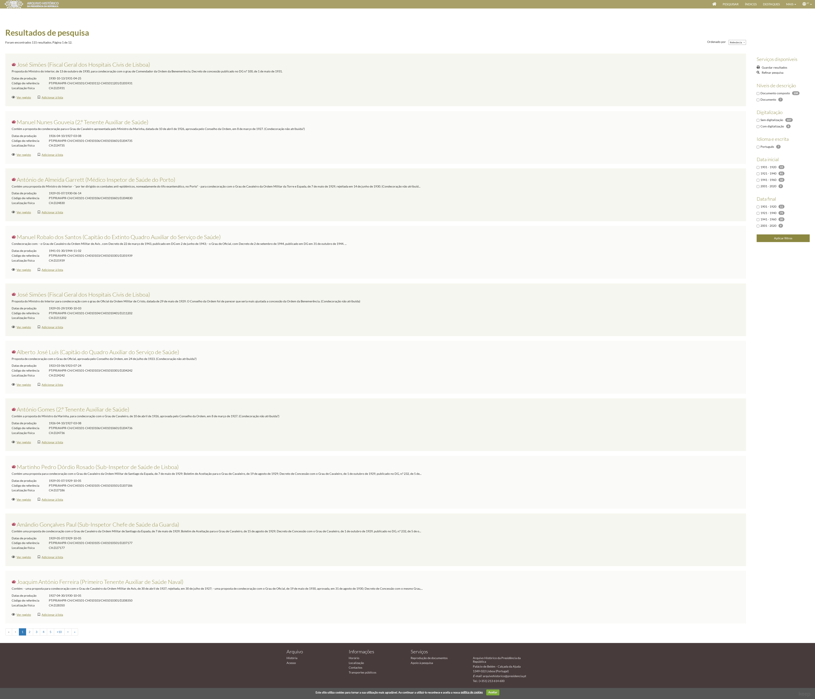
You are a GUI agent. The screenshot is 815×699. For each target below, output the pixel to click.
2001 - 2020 (768, 186)
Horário (354, 658)
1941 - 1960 (768, 180)
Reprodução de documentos (429, 658)
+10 (59, 632)
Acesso (291, 663)
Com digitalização (772, 126)
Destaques (771, 4)
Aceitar (492, 692)
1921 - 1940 (768, 173)
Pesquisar (731, 4)
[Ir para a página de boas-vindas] (714, 4)
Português (767, 146)
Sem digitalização (771, 120)
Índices (751, 4)
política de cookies (472, 692)
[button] (791, 4)
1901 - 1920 (768, 167)
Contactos (355, 667)
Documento (768, 99)
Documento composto (775, 93)
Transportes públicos (362, 672)
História (292, 658)
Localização (356, 663)
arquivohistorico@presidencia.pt (504, 676)
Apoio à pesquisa (422, 663)
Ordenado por (716, 42)
